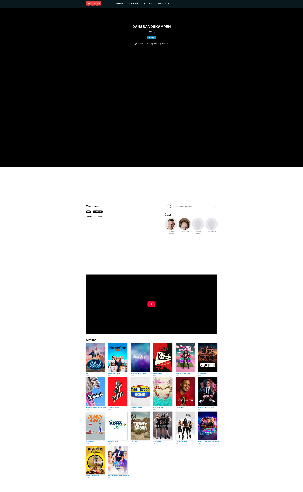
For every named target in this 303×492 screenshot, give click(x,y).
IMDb (88, 212)
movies (119, 4)
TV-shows (133, 4)
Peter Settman (185, 231)
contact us (163, 4)
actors (148, 4)
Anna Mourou (212, 231)
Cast (168, 214)
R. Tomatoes (98, 212)
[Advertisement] (151, 184)
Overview (92, 206)
